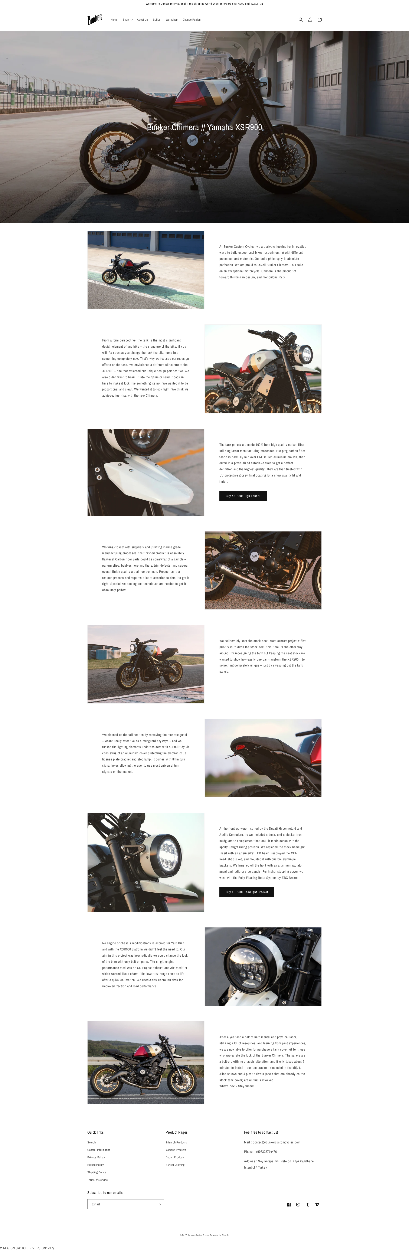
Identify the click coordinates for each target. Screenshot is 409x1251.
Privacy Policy (96, 1157)
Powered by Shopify (219, 1235)
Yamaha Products (176, 1150)
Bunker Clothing (175, 1165)
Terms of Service (97, 1180)
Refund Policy (95, 1165)
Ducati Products (175, 1157)
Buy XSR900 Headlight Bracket (247, 892)
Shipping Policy (96, 1172)
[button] (127, 19)
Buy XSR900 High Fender (243, 496)
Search (91, 1142)
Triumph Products (176, 1142)
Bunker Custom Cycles (198, 1235)
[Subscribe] (159, 1204)
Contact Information (98, 1150)
